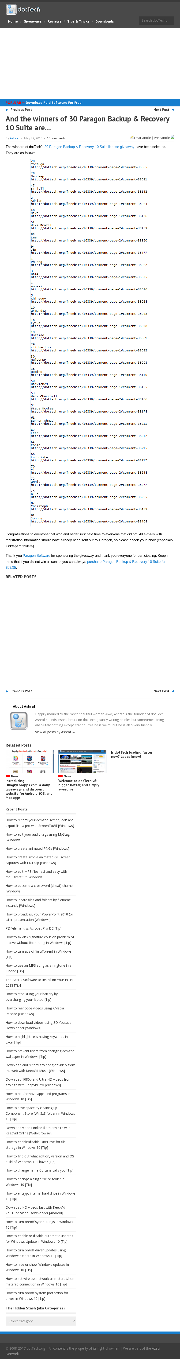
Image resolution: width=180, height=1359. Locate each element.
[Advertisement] (90, 63)
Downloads (104, 21)
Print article (162, 138)
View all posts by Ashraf (55, 732)
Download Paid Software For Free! (54, 102)
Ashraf (14, 138)
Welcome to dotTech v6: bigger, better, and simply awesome (78, 785)
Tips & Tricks (78, 21)
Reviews (54, 21)
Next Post (161, 109)
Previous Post (21, 109)
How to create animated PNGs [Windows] (37, 848)
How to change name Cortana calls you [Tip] (39, 1170)
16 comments (56, 138)
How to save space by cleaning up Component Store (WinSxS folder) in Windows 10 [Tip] (40, 1113)
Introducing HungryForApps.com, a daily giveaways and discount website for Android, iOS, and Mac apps (29, 789)
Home (13, 21)
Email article (142, 138)
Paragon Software (36, 555)
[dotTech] (23, 12)
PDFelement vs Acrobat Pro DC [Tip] (33, 928)
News (14, 776)
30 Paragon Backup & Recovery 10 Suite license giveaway (90, 147)
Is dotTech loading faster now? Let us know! (131, 754)
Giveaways (33, 21)
